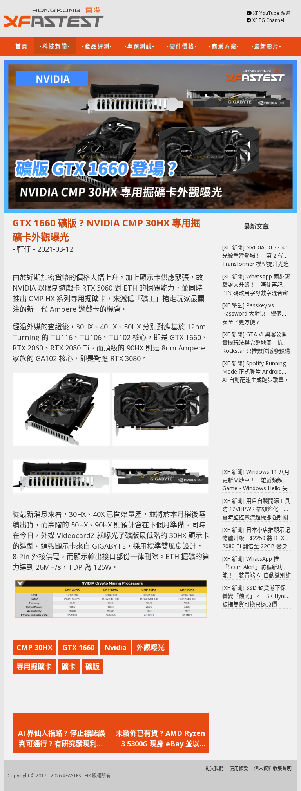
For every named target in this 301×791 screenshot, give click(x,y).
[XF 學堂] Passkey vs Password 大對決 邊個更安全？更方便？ (254, 313)
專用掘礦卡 (34, 666)
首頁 (21, 46)
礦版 (92, 666)
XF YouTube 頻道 (271, 13)
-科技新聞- (55, 46)
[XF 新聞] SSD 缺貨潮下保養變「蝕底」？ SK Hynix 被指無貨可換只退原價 (255, 596)
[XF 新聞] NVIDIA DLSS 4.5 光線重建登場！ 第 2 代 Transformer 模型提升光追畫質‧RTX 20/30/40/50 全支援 (255, 264)
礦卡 (69, 666)
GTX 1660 (78, 647)
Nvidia (115, 647)
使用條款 (238, 768)
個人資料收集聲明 (273, 768)
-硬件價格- (182, 46)
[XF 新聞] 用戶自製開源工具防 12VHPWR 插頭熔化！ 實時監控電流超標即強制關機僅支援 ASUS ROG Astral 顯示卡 (256, 517)
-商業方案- (224, 46)
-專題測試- (139, 46)
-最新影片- (266, 46)
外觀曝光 (150, 647)
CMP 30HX (34, 647)
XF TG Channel (268, 20)
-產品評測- (97, 46)
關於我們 (214, 768)
